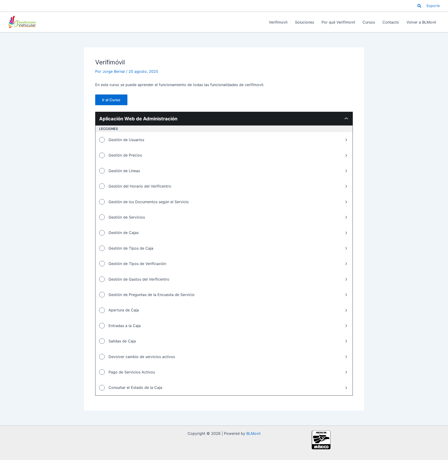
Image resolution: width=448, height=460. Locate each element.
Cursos (369, 22)
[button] (419, 6)
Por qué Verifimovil (338, 22)
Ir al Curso (111, 100)
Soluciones (304, 22)
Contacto (390, 22)
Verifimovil (278, 22)
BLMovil (253, 433)
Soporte (433, 5)
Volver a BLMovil (421, 22)
